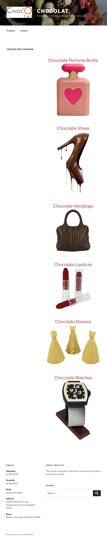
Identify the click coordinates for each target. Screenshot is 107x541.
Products (11, 30)
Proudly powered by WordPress (20, 534)
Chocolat (53, 11)
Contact (24, 30)
